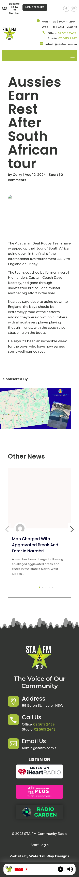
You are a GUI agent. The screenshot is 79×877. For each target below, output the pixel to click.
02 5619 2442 (67, 38)
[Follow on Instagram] (74, 9)
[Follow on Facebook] (66, 9)
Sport (53, 175)
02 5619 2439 (67, 33)
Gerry (17, 175)
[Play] (60, 869)
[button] (39, 587)
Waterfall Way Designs (49, 856)
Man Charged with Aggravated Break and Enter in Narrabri (35, 545)
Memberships (34, 7)
